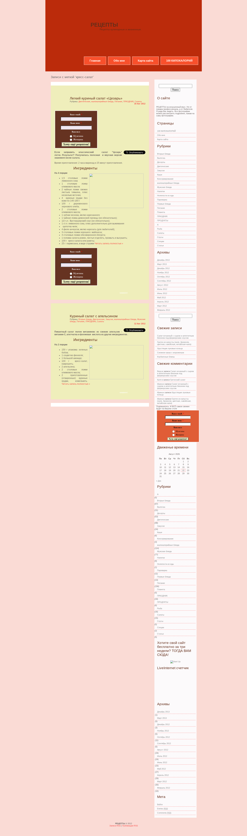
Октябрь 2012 (163, 277)
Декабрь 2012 (163, 268)
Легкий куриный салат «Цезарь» (96, 98)
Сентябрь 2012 (164, 281)
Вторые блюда (85, 319)
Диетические (84, 101)
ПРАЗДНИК (128, 101)
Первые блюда (164, 204)
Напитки (161, 191)
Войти (160, 804)
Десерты (161, 162)
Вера (159, 371)
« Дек (158, 481)
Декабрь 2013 (163, 260)
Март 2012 (162, 306)
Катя (159, 380)
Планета (161, 212)
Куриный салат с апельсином (94, 316)
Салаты (138, 101)
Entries (162, 809)
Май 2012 (161, 297)
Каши (159, 175)
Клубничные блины (166, 357)
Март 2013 (162, 264)
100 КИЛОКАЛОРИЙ (179, 60)
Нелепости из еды (165, 195)
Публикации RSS (130, 826)
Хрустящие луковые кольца (170, 348)
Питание (118, 101)
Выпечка (161, 158)
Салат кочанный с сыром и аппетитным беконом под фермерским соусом (175, 337)
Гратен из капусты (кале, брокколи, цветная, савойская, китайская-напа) (174, 343)
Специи (160, 241)
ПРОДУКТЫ (162, 220)
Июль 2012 (162, 289)
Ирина (160, 384)
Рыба (159, 229)
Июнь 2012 (162, 293)
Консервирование (165, 179)
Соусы (160, 237)
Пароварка (162, 200)
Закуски (109, 319)
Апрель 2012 (163, 302)
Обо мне (119, 60)
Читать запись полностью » (109, 243)
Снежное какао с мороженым (170, 353)
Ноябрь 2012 (163, 272)
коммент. (124, 293)
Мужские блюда (164, 187)
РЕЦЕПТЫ (104, 25)
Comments (164, 813)
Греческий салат (177, 380)
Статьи (160, 245)
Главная (95, 60)
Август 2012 (162, 285)
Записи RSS (115, 826)
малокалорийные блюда (102, 101)
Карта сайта (145, 60)
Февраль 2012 (163, 310)
